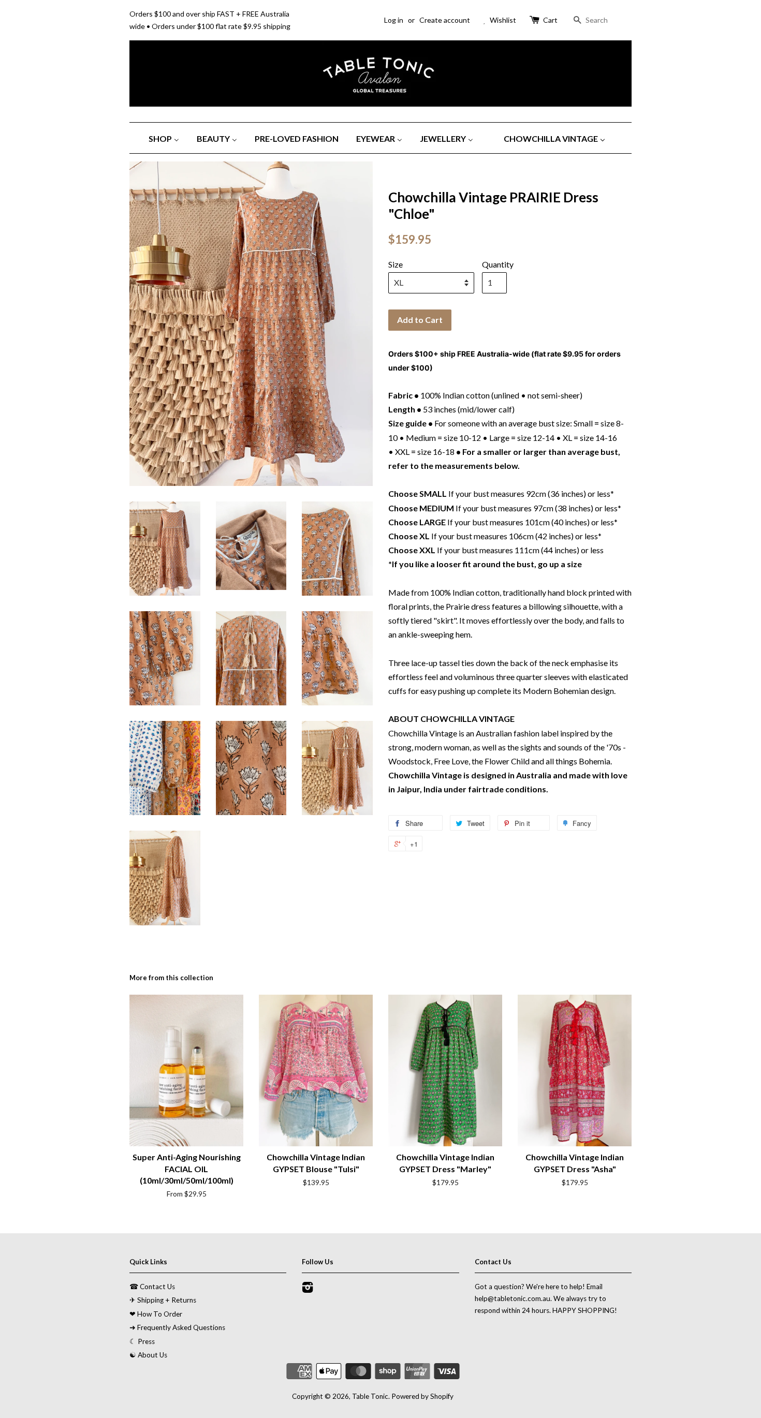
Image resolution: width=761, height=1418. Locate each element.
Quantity (498, 264)
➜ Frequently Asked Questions (177, 1327)
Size (395, 264)
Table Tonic (370, 1396)
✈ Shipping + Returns (162, 1300)
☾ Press (142, 1341)
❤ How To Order (155, 1314)
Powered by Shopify (422, 1396)
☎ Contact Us (152, 1286)
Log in (393, 20)
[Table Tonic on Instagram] (307, 1289)
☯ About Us (148, 1355)
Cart (550, 20)
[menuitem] (168, 138)
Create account (444, 20)
